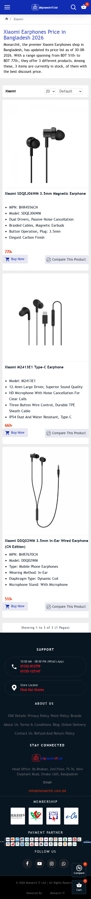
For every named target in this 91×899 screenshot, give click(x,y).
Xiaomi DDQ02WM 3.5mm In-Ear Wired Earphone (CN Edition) (46, 543)
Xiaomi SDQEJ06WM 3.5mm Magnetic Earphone (45, 193)
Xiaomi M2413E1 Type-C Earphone (34, 367)
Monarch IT (57, 893)
